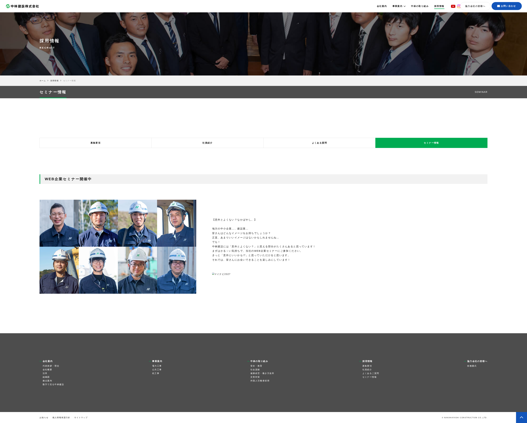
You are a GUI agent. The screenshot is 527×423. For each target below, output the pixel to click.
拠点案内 (47, 380)
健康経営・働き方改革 (262, 373)
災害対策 (255, 377)
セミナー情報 (431, 143)
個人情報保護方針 (61, 417)
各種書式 (472, 366)
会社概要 (47, 369)
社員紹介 (207, 143)
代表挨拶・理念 (51, 366)
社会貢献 (255, 369)
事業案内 (398, 6)
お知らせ (44, 417)
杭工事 (155, 373)
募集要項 (96, 143)
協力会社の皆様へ (475, 6)
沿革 (45, 373)
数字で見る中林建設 (53, 384)
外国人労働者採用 (260, 380)
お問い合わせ (508, 6)
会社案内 (382, 6)
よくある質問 (319, 143)
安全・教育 (256, 366)
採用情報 (439, 6)
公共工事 (157, 369)
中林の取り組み (420, 6)
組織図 (46, 377)
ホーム (43, 81)
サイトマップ (81, 417)
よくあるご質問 (370, 373)
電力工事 (157, 366)
